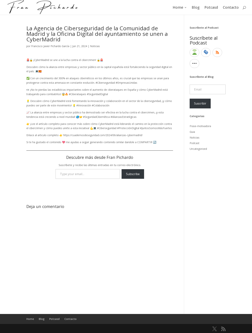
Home (178, 8)
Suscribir (200, 103)
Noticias (95, 46)
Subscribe (133, 174)
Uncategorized (198, 149)
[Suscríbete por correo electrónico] (206, 52)
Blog (196, 8)
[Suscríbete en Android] (194, 52)
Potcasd (211, 8)
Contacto (231, 8)
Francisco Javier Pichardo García (50, 46)
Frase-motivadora (200, 126)
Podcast (194, 143)
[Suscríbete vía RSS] (217, 52)
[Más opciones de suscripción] (194, 63)
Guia (192, 132)
